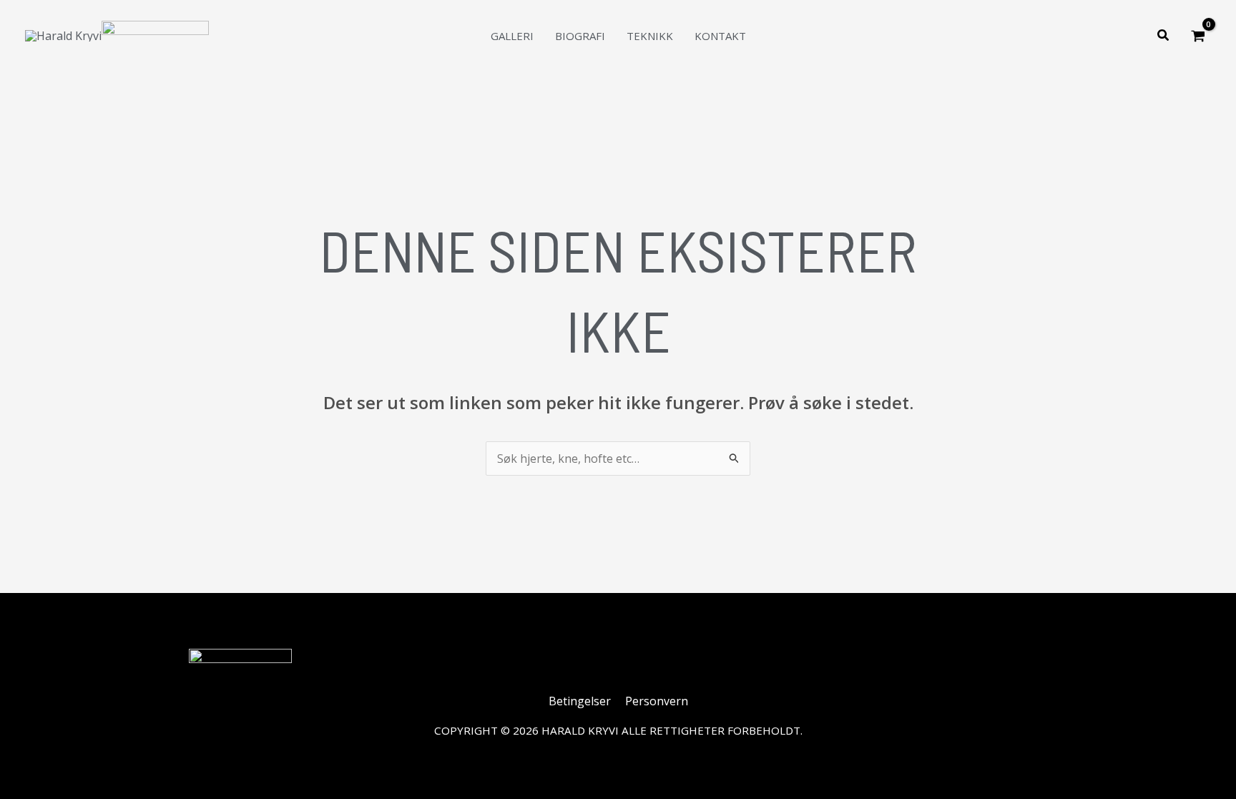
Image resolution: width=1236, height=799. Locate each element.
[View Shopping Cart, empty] (1197, 36)
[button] (1163, 35)
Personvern (656, 701)
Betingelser (580, 701)
